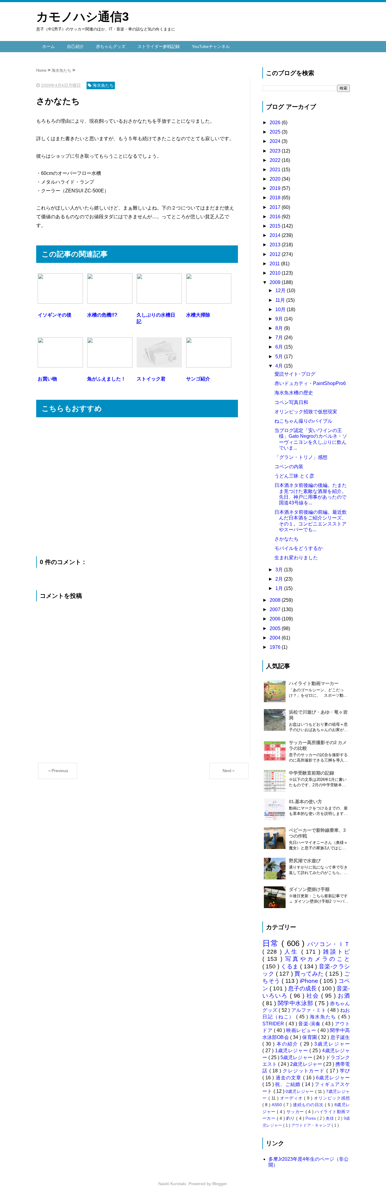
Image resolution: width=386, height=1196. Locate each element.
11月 (280, 300)
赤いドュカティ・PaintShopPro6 (310, 383)
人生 (292, 951)
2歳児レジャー (306, 1064)
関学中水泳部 (296, 1003)
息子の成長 (303, 988)
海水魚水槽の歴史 (293, 392)
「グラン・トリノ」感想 (300, 457)
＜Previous (57, 770)
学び (345, 1070)
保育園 (310, 1037)
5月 (279, 356)
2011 (275, 263)
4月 (279, 365)
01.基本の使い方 (305, 801)
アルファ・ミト (309, 1010)
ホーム (48, 46)
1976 (276, 647)
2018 (276, 197)
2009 (276, 282)
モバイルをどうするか (298, 548)
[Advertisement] (137, 486)
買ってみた (309, 973)
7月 (279, 337)
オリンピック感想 (332, 1098)
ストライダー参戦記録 (159, 46)
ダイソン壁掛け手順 (309, 889)
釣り (291, 1118)
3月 (279, 569)
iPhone (310, 981)
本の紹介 (288, 1043)
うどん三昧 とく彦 (294, 475)
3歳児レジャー (332, 1043)
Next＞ (229, 770)
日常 (271, 943)
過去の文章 (289, 1077)
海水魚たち (324, 1016)
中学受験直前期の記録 (311, 772)
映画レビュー (302, 1030)
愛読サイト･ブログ (294, 374)
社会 (313, 995)
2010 (276, 273)
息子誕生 (340, 1037)
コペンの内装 (288, 466)
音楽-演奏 (310, 1023)
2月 (279, 579)
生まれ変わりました (296, 557)
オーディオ (292, 1098)
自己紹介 (75, 46)
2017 (276, 207)
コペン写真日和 (291, 402)
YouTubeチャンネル (211, 46)
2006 (276, 618)
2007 (276, 609)
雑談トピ (336, 951)
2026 (276, 122)
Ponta (311, 1118)
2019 (276, 188)
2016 (276, 216)
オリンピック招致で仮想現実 (305, 411)
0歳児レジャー (300, 1091)
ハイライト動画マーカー (314, 683)
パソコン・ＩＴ (328, 944)
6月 (279, 346)
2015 (276, 226)
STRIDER (274, 1023)
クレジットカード (304, 1070)
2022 (276, 160)
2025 (276, 131)
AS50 (277, 1104)
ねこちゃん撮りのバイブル (303, 421)
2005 (276, 628)
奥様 (330, 1118)
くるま (290, 966)
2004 (276, 637)
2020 (276, 178)
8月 (279, 328)
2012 (276, 254)
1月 (279, 588)
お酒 (344, 995)
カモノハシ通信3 (82, 16)
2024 (276, 141)
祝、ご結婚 (288, 1084)
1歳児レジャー (292, 1050)
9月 (279, 318)
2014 (276, 235)
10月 (281, 309)
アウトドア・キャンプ (311, 1125)
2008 (276, 600)
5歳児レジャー (296, 1057)
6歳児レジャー (333, 1077)
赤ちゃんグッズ (110, 46)
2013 (276, 244)
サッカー (295, 1111)
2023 (276, 150)
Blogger (219, 1183)
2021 (276, 169)
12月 (281, 290)
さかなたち (286, 538)
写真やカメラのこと (317, 959)
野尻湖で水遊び (305, 860)
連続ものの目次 (309, 1104)
